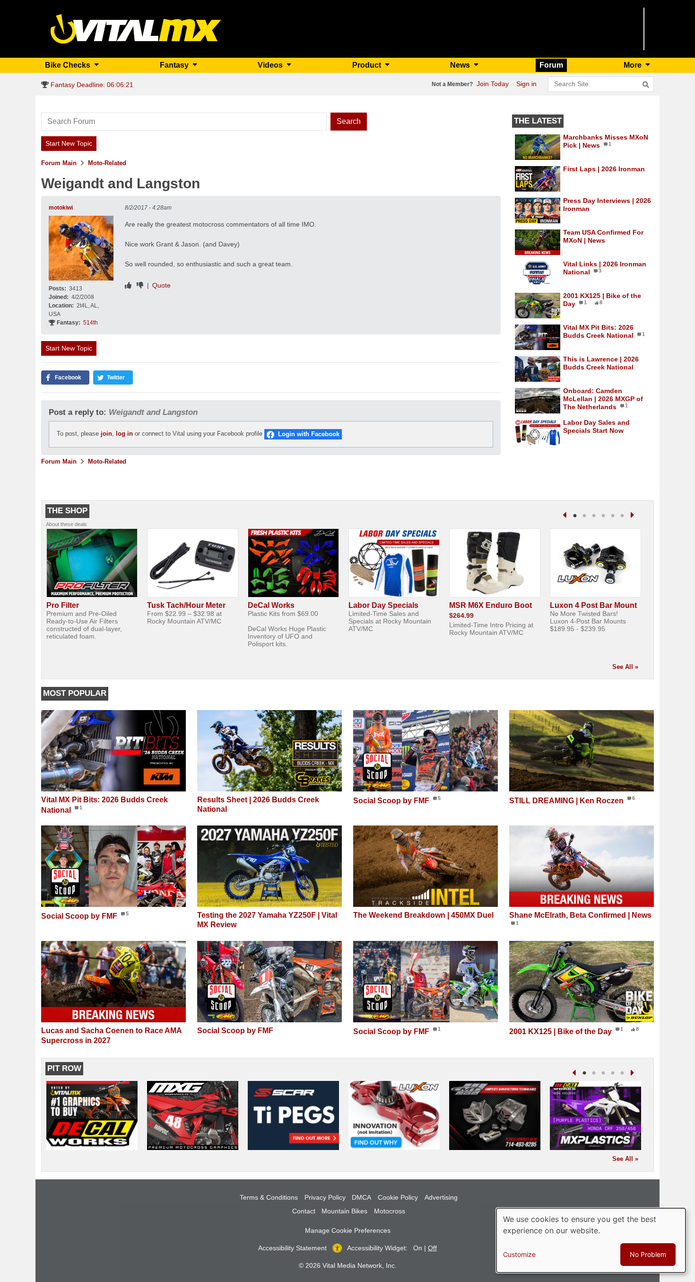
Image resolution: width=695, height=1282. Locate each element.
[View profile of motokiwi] (81, 248)
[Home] (136, 28)
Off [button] (432, 1248)
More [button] (633, 65)
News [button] (461, 65)
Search (349, 121)
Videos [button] (271, 65)
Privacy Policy (325, 1197)
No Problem (648, 1254)
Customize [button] (519, 1254)
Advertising (441, 1197)
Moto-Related (107, 163)
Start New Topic (68, 143)
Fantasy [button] (175, 65)
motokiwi (61, 207)
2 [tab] (584, 516)
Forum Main (59, 163)
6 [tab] (622, 516)
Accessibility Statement (292, 1248)
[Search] (646, 84)
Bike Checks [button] (68, 65)
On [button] (417, 1248)
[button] (65, 377)
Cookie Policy (398, 1197)
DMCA (361, 1197)
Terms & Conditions (269, 1197)
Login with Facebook (308, 434)
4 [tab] (603, 516)
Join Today (493, 84)
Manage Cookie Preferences (348, 1230)
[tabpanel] (92, 588)
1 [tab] (575, 516)
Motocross (389, 1211)
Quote (161, 285)
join (106, 434)
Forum (551, 65)
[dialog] (591, 1240)
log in (124, 434)
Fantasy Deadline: (91, 84)
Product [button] (367, 65)
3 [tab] (594, 516)
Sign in (526, 84)
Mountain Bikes (344, 1211)
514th (90, 322)
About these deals (66, 524)
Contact (303, 1211)
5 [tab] (612, 516)
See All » (625, 666)
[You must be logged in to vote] (128, 285)
